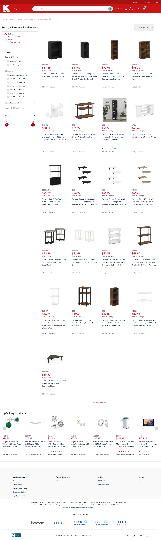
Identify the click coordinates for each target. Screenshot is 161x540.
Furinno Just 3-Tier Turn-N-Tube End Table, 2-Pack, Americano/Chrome (53, 201)
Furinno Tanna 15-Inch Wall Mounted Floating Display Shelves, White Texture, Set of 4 (114, 201)
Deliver (14, 35)
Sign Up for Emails (19, 496)
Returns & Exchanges (20, 488)
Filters (8, 53)
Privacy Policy (55, 505)
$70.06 (45, 250)
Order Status (17, 484)
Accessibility (61, 502)
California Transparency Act (100, 502)
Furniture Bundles (28, 19)
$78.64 (134, 125)
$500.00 (141, 436)
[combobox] (72, 8)
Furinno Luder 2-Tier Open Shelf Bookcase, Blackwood (53, 75)
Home (5, 19)
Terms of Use (68, 505)
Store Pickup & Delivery (15, 103)
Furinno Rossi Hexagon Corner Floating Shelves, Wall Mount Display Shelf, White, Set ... (144, 322)
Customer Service (20, 477)
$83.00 (134, 250)
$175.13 (143, 438)
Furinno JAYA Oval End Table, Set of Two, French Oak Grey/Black (54, 262)
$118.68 (45, 190)
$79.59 (75, 125)
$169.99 (28, 436)
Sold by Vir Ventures (48, 87)
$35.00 (74, 438)
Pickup (14, 41)
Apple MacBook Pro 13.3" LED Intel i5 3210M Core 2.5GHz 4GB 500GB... (148, 444)
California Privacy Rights (78, 502)
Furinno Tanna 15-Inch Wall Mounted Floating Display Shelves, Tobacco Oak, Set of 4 (84, 201)
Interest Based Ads (120, 502)
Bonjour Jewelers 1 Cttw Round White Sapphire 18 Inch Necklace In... (80, 444)
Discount (9, 71)
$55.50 (75, 311)
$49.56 (45, 125)
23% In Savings (48, 70)
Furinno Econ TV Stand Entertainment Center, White (144, 135)
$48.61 (104, 311)
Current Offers (11, 57)
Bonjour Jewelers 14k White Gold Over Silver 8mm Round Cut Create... (57, 444)
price (7, 115)
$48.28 (134, 311)
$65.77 (104, 125)
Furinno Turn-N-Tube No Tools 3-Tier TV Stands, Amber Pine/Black (84, 136)
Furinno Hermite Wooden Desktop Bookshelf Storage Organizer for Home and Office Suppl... (55, 136)
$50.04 (45, 64)
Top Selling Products (13, 413)
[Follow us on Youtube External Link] (141, 535)
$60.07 (45, 311)
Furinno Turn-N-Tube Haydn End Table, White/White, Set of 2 (84, 262)
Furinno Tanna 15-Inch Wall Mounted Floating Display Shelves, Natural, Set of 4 (143, 201)
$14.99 (6, 438)
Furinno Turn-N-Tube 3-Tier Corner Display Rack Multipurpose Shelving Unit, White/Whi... (53, 322)
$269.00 (73, 436)
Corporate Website (38, 502)
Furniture (18, 19)
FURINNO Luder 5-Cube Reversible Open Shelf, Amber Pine (144, 76)
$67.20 (104, 64)
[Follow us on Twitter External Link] (134, 535)
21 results (21, 27)
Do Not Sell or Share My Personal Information (78, 507)
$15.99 (96, 438)
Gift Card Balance (104, 484)
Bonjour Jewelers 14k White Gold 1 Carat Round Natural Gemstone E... (12, 444)
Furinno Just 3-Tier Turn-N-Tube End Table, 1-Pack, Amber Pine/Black (84, 322)
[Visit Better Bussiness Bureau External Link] (16, 535)
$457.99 (119, 436)
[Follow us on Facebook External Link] (128, 535)
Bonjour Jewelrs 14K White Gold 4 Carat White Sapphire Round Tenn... (35, 444)
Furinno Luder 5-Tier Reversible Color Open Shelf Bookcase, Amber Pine (113, 76)
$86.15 (75, 190)
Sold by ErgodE (136, 87)
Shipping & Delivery (20, 492)
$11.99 (51, 438)
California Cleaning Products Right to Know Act (107, 505)
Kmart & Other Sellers (14, 108)
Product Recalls (81, 505)
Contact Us (17, 481)
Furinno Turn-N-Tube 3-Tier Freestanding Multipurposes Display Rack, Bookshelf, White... (113, 262)
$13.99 (28, 438)
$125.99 (5, 436)
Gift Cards (59, 481)
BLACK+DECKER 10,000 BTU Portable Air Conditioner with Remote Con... (125, 444)
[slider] (7, 125)
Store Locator (143, 481)
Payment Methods (40, 505)
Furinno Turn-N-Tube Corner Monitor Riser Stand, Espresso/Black (54, 383)
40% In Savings (138, 70)
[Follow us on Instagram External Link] (147, 535)
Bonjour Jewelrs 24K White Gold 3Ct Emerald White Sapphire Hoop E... (103, 444)
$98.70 (134, 64)
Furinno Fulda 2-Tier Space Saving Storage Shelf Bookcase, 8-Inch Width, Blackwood (84, 76)
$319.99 (120, 438)
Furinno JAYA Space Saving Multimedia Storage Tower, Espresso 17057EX (113, 136)
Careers (51, 502)
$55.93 (75, 64)
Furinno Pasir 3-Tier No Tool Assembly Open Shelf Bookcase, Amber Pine (113, 322)
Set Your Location (14, 36)
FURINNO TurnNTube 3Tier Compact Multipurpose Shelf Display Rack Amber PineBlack (144, 262)
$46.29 (45, 371)
